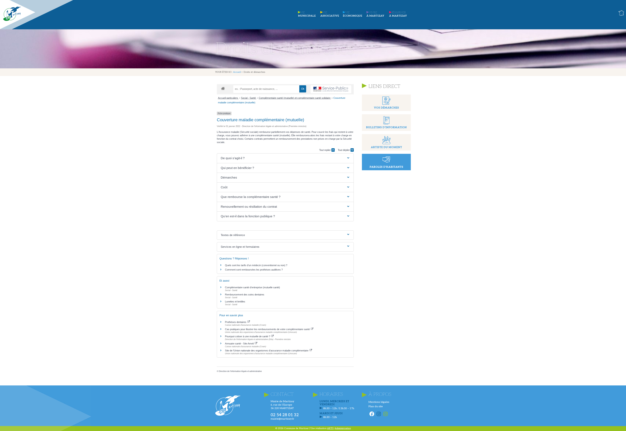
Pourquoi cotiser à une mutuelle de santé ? (248, 336)
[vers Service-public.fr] (331, 89)
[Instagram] (378, 413)
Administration (343, 428)
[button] (285, 158)
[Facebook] (371, 413)
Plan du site (375, 406)
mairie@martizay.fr (282, 418)
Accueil (237, 72)
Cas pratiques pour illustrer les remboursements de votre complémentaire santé (267, 329)
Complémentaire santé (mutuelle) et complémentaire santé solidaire (295, 98)
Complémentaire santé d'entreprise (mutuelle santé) (252, 287)
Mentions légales (378, 402)
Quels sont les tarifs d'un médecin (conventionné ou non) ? (256, 265)
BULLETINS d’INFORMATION (386, 127)
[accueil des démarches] (223, 88)
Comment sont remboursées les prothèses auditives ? (254, 269)
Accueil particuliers (228, 98)
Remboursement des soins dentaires (244, 294)
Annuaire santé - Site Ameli (239, 343)
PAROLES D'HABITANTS (386, 167)
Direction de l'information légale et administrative (240, 371)
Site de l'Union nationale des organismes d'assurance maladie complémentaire (267, 350)
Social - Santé (248, 98)
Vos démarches (386, 107)
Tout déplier (344, 150)
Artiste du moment (386, 147)
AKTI (330, 428)
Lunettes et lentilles (235, 301)
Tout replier (325, 150)
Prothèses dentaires (236, 322)
